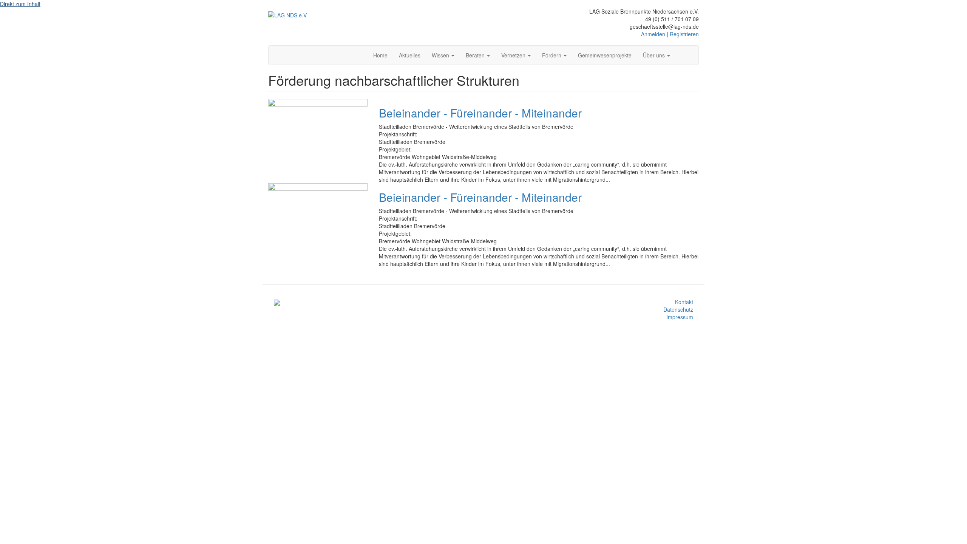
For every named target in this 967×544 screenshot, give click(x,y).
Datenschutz (678, 309)
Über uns (654, 55)
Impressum (679, 317)
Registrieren (684, 34)
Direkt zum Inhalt (20, 4)
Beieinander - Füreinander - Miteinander (480, 113)
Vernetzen (514, 55)
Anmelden (653, 34)
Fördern (552, 55)
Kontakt (684, 302)
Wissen (441, 55)
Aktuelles (409, 55)
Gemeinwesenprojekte (605, 55)
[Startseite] (287, 15)
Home (380, 55)
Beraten (476, 55)
